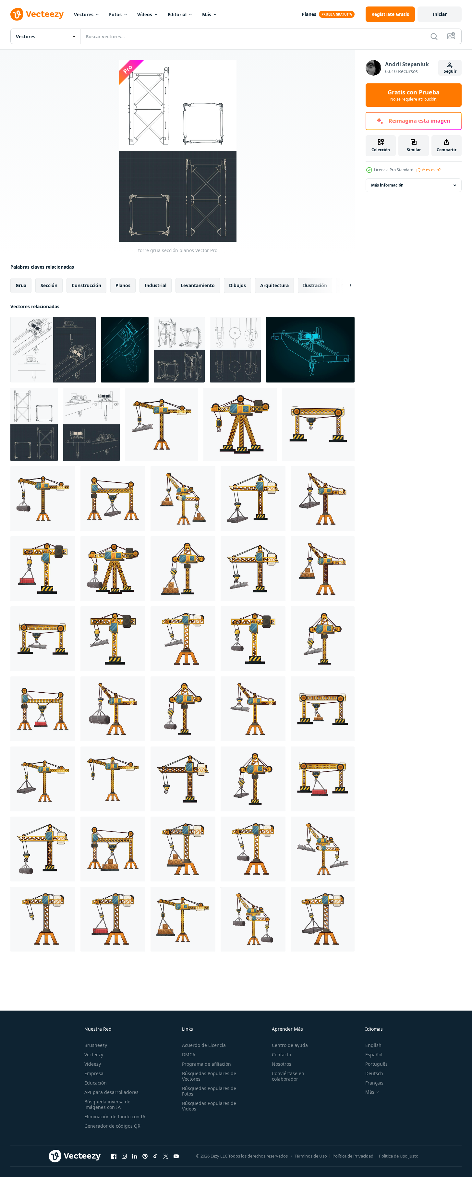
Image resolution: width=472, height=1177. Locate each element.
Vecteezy (93, 1054)
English (373, 1045)
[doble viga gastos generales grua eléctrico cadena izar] (91, 424)
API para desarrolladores (111, 1092)
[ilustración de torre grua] (161, 424)
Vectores (83, 14)
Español (373, 1054)
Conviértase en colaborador (288, 1076)
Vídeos (144, 14)
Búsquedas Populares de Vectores (209, 1076)
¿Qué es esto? (428, 170)
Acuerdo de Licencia (204, 1045)
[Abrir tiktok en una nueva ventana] (155, 1156)
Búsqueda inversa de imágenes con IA (107, 1104)
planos (122, 285)
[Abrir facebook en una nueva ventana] (113, 1156)
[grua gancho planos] (235, 349)
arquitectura (274, 285)
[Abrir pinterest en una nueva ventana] (145, 1156)
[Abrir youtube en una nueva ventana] (176, 1156)
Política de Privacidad (353, 1156)
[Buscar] (434, 36)
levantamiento (198, 285)
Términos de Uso (311, 1156)
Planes (309, 14)
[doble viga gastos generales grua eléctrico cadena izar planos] (53, 349)
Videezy (92, 1064)
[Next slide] (344, 285)
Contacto (281, 1054)
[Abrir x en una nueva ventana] (165, 1156)
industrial (155, 285)
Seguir (450, 71)
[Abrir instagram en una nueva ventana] (124, 1156)
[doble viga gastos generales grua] (310, 349)
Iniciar (440, 14)
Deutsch (374, 1073)
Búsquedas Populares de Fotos (209, 1091)
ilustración (315, 285)
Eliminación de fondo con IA (114, 1116)
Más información (387, 185)
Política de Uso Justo (398, 1156)
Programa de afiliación (206, 1064)
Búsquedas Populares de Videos (209, 1106)
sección (49, 285)
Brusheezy (95, 1045)
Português (376, 1064)
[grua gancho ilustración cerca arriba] (125, 349)
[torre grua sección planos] (34, 424)
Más (206, 14)
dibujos (237, 285)
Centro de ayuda (290, 1045)
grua (21, 285)
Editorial (177, 14)
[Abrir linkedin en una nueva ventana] (134, 1156)
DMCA (188, 1054)
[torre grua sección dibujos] (179, 349)
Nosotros (281, 1064)
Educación (95, 1083)
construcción (86, 285)
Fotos (115, 14)
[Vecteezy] (37, 14)
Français (374, 1083)
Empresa (93, 1073)
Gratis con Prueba (414, 95)
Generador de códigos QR (112, 1126)
